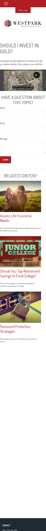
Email (2, 123)
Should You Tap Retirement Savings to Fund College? (20, 273)
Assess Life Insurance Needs (16, 218)
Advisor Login (23, 10)
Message (3, 138)
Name (2, 108)
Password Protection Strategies (15, 329)
